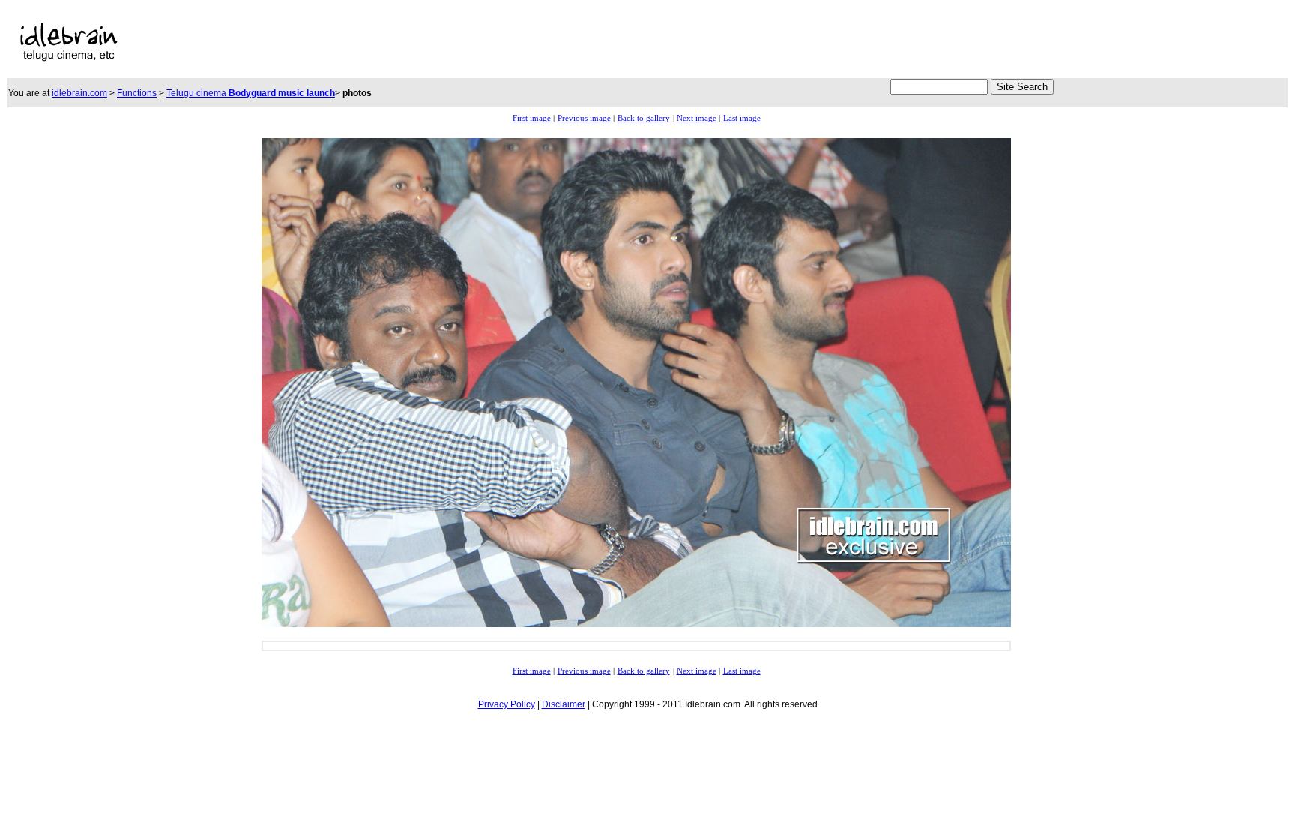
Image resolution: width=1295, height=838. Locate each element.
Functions (137, 93)
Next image (696, 118)
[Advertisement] (515, 42)
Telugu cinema (250, 93)
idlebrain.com (79, 93)
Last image (742, 118)
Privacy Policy (506, 704)
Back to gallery (644, 118)
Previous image (584, 118)
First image (532, 118)
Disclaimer (563, 704)
